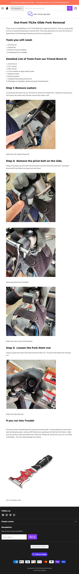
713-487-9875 (45, 14)
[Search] (70, 8)
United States (38, 546)
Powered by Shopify (39, 570)
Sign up (32, 537)
